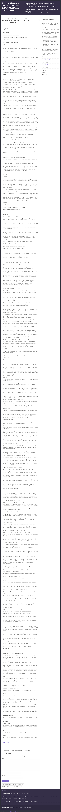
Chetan (9, 811)
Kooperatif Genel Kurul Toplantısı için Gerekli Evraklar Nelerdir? (49, 60)
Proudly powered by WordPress (8, 807)
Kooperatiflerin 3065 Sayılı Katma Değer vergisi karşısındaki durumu (16, 750)
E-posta (4, 775)
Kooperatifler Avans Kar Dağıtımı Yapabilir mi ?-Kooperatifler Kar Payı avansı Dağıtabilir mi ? (23, 796)
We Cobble (30, 807)
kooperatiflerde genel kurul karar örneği (12, 784)
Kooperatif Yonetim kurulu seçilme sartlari (11, 798)
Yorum (3, 758)
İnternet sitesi (4, 777)
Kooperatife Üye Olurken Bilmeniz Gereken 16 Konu (50, 65)
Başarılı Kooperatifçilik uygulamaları (11, 786)
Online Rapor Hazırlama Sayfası (41, 12)
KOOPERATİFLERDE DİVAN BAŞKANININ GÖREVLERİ (15, 801)
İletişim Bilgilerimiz (29, 12)
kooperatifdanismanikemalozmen (18, 18)
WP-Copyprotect (14, 811)
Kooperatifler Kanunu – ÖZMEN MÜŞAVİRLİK (12, 793)
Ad (3, 773)
